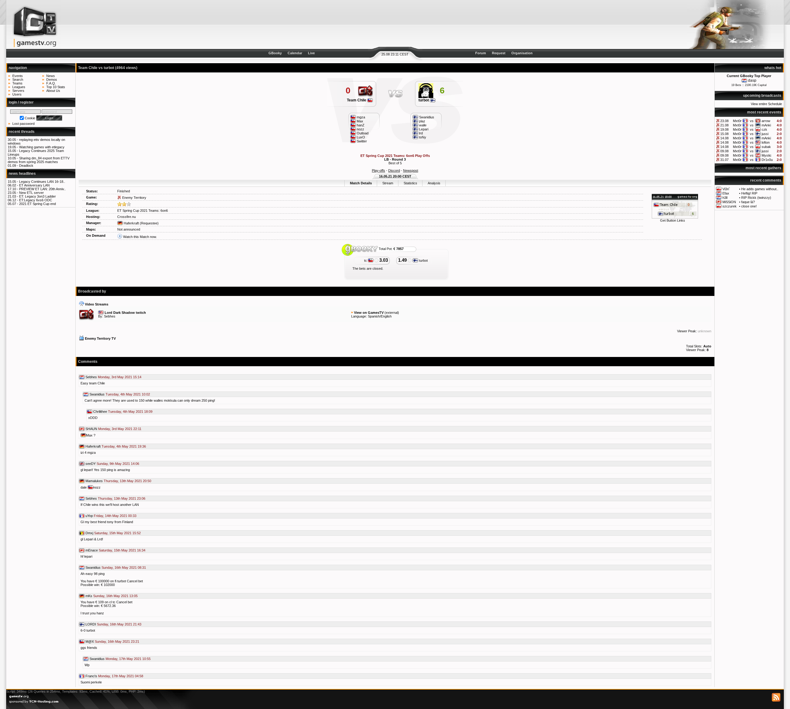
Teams (17, 83)
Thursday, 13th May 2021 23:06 (121, 498)
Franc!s (91, 676)
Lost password (23, 123)
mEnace (91, 550)
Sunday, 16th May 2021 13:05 (115, 596)
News (50, 76)
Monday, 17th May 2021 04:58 (120, 676)
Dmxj (89, 533)
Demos (51, 79)
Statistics (410, 183)
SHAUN (91, 429)
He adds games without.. (759, 189)
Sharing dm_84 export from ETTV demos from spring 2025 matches (38, 160)
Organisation (522, 53)
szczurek (729, 206)
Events (17, 76)
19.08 (724, 129)
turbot (424, 100)
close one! (749, 206)
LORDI (90, 624)
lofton (766, 142)
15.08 (724, 134)
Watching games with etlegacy (41, 147)
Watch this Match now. (140, 237)
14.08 (724, 138)
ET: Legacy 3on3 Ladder (37, 196)
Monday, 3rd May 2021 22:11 (119, 429)
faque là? (748, 202)
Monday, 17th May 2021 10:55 (128, 659)
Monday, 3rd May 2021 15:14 (119, 377)
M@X (89, 641)
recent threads (22, 131)
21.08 (724, 125)
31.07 (724, 160)
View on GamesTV (369, 312)
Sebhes (109, 316)
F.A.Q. (51, 83)
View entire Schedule (766, 104)
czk (764, 129)
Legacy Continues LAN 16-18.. (42, 181)
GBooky (275, 53)
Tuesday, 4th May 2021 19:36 (124, 446)
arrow (766, 121)
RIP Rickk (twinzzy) (756, 197)
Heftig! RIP (749, 193)
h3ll (724, 197)
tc (366, 260)
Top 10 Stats (55, 87)
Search (17, 79)
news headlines (22, 173)
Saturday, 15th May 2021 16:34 (122, 550)
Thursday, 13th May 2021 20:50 (127, 481)
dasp (752, 80)
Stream (387, 183)
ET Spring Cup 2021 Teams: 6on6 (142, 210)
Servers (18, 90)
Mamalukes (94, 481)
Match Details (361, 183)
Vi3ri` (726, 189)
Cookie (30, 118)
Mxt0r (737, 121)
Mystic (766, 155)
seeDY (90, 463)
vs (752, 121)
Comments (88, 361)
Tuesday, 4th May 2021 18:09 (130, 411)
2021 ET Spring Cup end (37, 204)
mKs (88, 596)
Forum (480, 53)
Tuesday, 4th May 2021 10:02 (128, 394)
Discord (394, 170)
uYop (89, 516)
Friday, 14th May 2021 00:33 (115, 516)
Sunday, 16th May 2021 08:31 (124, 567)
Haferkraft (131, 223)
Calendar (295, 53)
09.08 (724, 151)
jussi (765, 134)
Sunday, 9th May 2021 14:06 (118, 463)
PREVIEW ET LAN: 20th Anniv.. (42, 189)
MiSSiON (729, 202)
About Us (53, 90)
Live (311, 53)
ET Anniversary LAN (34, 185)
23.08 (724, 121)
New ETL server (31, 193)
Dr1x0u (767, 160)
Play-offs (378, 170)
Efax (725, 193)
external (392, 312)
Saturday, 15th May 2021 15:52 (117, 533)
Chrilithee (100, 411)
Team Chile (357, 100)
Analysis (434, 183)
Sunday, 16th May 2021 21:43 (119, 624)
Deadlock (26, 165)
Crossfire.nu (126, 217)
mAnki (766, 125)
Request (498, 53)
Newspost (410, 170)
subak (766, 147)
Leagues (18, 87)
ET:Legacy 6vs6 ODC (35, 200)
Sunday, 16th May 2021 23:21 (117, 641)
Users (17, 94)
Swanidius (97, 394)
